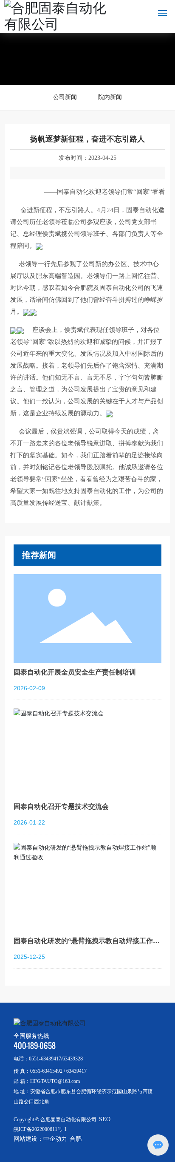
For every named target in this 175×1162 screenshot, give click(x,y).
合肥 (76, 1139)
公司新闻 (65, 97)
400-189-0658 (35, 1045)
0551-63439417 (45, 1059)
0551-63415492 (46, 1071)
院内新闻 (110, 97)
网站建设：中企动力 (40, 1139)
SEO (104, 1119)
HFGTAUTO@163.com (55, 1081)
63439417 (76, 1071)
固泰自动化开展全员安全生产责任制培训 (75, 672)
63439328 (72, 1059)
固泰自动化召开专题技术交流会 (61, 806)
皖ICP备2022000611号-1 (40, 1129)
